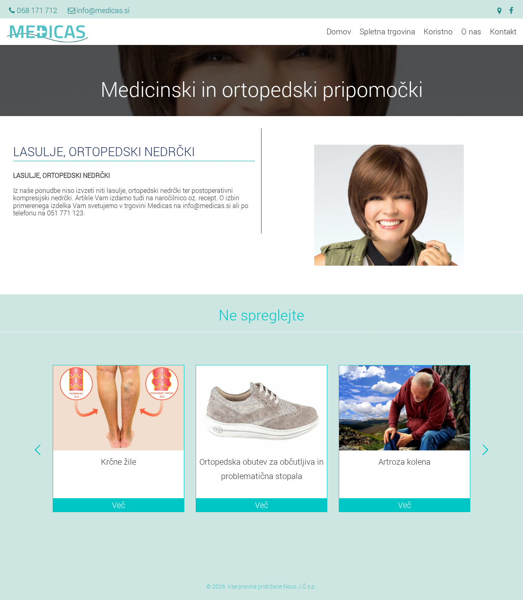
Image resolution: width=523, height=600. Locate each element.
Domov (338, 31)
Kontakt (503, 31)
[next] (485, 449)
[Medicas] (47, 40)
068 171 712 (37, 10)
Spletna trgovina (387, 31)
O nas (471, 31)
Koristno (438, 31)
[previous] (38, 449)
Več (118, 504)
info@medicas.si (103, 10)
